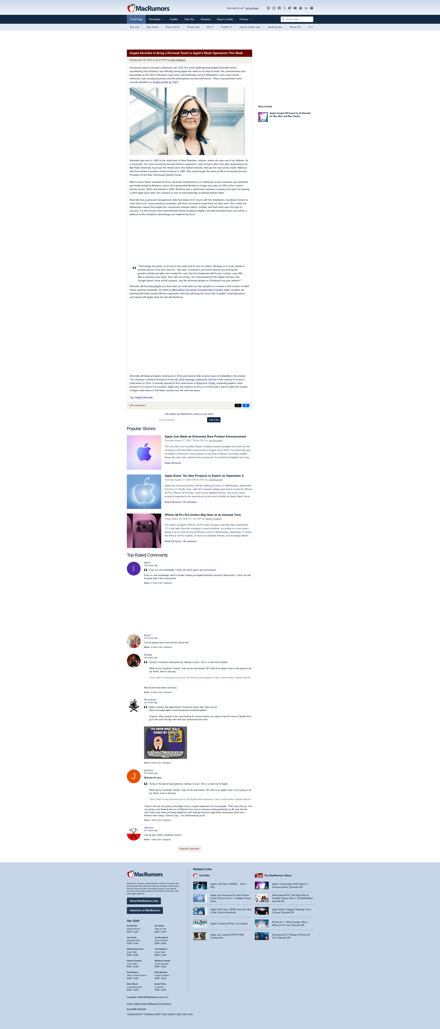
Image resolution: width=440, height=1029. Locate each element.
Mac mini (134, 27)
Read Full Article (173, 463)
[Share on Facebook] (246, 405)
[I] (134, 574)
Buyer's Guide (225, 19)
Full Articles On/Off (152, 1014)
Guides (174, 19)
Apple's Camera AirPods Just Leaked (228, 923)
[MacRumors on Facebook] (279, 8)
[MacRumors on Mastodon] (289, 8)
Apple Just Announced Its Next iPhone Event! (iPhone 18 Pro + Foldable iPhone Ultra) (230, 898)
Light (185, 1014)
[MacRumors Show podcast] (268, 8)
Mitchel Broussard (135, 949)
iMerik (147, 562)
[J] (134, 782)
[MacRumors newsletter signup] (311, 8)
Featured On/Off (135, 1014)
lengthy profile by (166, 82)
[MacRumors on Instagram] (274, 8)
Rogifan (148, 654)
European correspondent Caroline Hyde (201, 289)
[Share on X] (238, 405)
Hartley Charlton (213, 519)
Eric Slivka (159, 926)
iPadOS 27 (226, 27)
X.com (135, 931)
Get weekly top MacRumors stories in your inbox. (189, 414)
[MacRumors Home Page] (148, 8)
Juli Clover (131, 937)
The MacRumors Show (278, 875)
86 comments (138, 405)
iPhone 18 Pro (173, 27)
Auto (179, 1014)
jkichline (148, 770)
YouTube (204, 875)
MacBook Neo (275, 27)
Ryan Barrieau (161, 972)
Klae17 (147, 635)
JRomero (149, 827)
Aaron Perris (160, 984)
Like (160, 583)
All (311, 27)
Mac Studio (152, 27)
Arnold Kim (132, 926)
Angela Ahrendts (144, 397)
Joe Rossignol (215, 440)
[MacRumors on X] (284, 8)
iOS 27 (210, 27)
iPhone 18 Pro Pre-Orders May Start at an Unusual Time (203, 514)
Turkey (211, 383)
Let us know (251, 8)
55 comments (190, 502)
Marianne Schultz (162, 961)
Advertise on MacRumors (145, 910)
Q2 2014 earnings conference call (193, 379)
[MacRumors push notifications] (300, 8)
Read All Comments (189, 848)
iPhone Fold (193, 27)
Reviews (206, 19)
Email (129, 931)
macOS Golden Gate (250, 27)
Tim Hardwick (161, 949)
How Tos (189, 19)
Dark (190, 1014)
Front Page (136, 19)
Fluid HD (171, 1014)
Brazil (199, 383)
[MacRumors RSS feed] (306, 8)
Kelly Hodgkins (177, 60)
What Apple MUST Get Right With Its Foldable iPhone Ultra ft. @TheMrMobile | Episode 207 (292, 898)
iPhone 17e (295, 27)
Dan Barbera (132, 972)
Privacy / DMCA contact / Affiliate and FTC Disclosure (149, 1004)
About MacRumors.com (144, 900)
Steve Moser (132, 984)
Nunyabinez (150, 699)
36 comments (190, 541)
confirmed (200, 67)
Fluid (164, 1014)
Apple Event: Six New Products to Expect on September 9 (204, 475)
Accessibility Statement (136, 1009)
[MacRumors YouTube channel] (295, 8)
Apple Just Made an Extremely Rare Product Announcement (205, 436)
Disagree (167, 583)
